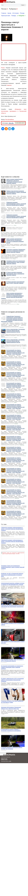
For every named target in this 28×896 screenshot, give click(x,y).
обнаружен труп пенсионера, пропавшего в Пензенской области (13, 111)
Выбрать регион (4, 759)
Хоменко (9, 85)
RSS (10, 761)
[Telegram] (9, 128)
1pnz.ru (4, 42)
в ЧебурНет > (21, 15)
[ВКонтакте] (2, 128)
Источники (15, 13)
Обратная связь (4, 758)
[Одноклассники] (6, 128)
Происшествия (5, 15)
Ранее (3, 67)
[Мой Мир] (13, 128)
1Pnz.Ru (11, 123)
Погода (22, 13)
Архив (9, 13)
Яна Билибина (9, 119)
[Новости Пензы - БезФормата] (8, 1)
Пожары (13, 15)
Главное (3, 13)
